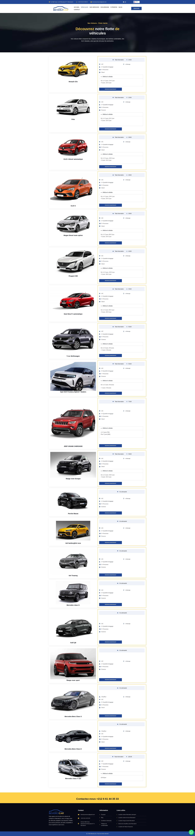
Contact (77, 9)
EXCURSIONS (105, 7)
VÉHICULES (84, 7)
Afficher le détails (108, 76)
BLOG (120, 7)
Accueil (76, 7)
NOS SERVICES (94, 7)
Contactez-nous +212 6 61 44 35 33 (97, 798)
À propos (114, 7)
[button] (121, 76)
